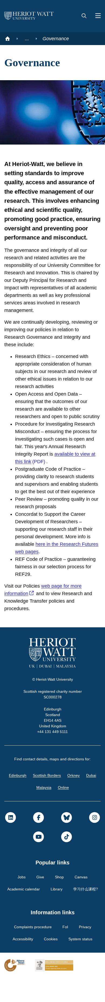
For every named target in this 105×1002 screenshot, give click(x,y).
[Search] (84, 16)
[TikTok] (66, 861)
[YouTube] (38, 861)
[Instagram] (94, 841)
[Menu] (96, 16)
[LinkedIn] (10, 841)
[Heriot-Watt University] (29, 16)
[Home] (7, 38)
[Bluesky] (66, 841)
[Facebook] (38, 841)
